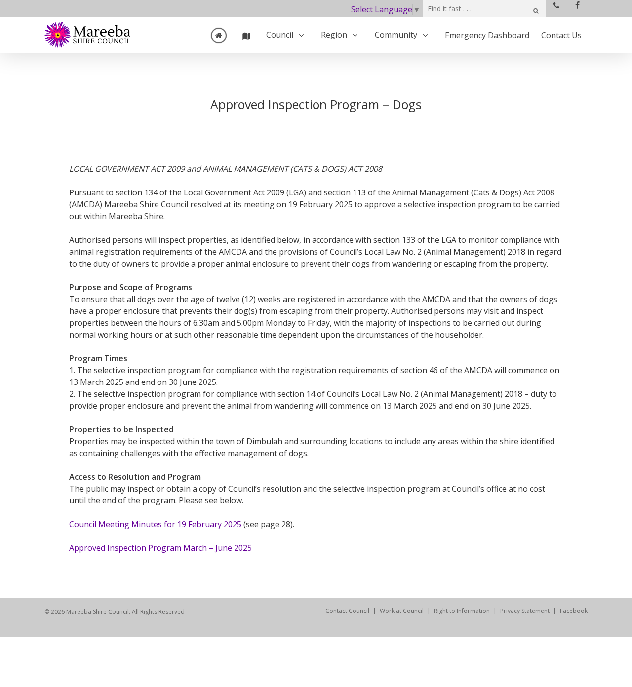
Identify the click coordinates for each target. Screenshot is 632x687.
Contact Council (347, 611)
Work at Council (402, 611)
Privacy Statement (525, 611)
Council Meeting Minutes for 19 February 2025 (155, 524)
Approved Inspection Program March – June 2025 (160, 547)
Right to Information (462, 611)
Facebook (574, 611)
